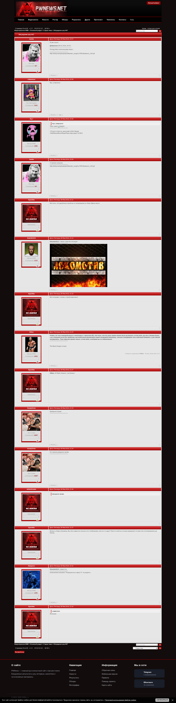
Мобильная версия (109, 674)
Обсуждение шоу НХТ (61, 30)
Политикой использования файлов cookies (120, 700)
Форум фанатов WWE (21, 30)
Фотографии (74, 685)
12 (42, 28)
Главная (21, 20)
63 (47, 28)
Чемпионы (111, 20)
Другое (87, 20)
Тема (132, 20)
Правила (105, 678)
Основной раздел (36, 30)
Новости (45, 20)
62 (45, 28)
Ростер (55, 20)
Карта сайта (107, 685)
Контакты (122, 20)
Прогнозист (98, 20)
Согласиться (162, 700)
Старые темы (47, 30)
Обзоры (65, 20)
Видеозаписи (33, 20)
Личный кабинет (153, 3)
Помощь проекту (109, 681)
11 (40, 28)
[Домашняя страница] (60, 115)
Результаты (76, 20)
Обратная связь (108, 670)
